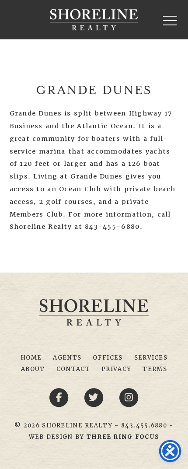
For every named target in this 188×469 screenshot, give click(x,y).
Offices (107, 357)
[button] (169, 20)
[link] (123, 437)
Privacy (116, 369)
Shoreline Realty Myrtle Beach (94, 20)
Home (31, 357)
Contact (73, 369)
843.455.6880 (144, 425)
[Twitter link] (95, 397)
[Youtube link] (129, 397)
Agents (67, 357)
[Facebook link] (60, 397)
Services (150, 357)
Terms (155, 369)
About (33, 369)
